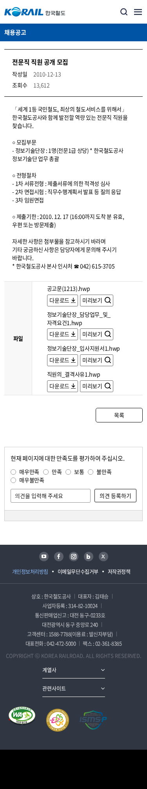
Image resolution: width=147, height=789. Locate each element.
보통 (79, 471)
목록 (119, 415)
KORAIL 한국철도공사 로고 (34, 12)
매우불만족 (31, 480)
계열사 (49, 669)
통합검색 (123, 11)
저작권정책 (119, 571)
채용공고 (15, 32)
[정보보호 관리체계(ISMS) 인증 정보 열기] (93, 720)
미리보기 (92, 300)
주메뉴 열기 (138, 11)
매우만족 (29, 471)
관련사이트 (54, 688)
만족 (57, 471)
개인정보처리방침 (30, 571)
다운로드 (59, 300)
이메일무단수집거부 (78, 571)
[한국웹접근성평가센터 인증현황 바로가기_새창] (22, 720)
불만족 (103, 471)
